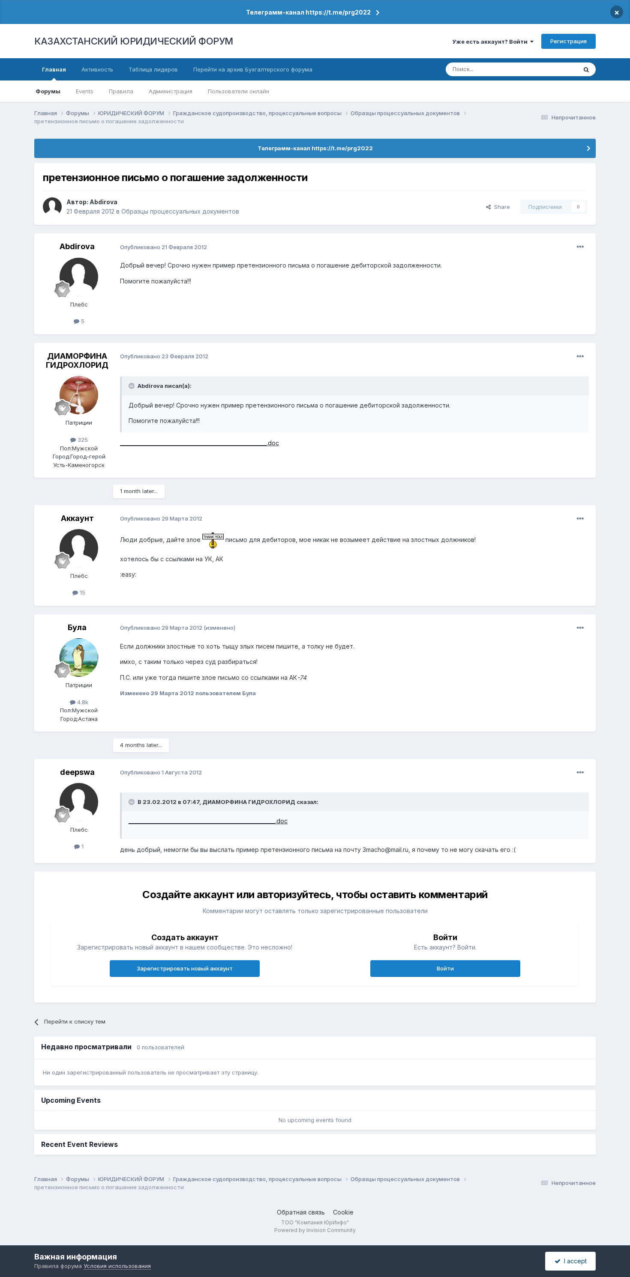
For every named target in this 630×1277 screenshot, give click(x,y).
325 (82, 439)
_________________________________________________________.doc (199, 443)
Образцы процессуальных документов (180, 211)
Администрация (170, 91)
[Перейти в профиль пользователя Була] (79, 657)
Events (84, 91)
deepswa (77, 772)
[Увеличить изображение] (213, 539)
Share (500, 206)
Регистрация (568, 41)
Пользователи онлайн (238, 91)
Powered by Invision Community (315, 1230)
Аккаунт (77, 518)
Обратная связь (301, 1212)
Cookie (343, 1212)
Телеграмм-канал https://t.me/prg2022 (308, 12)
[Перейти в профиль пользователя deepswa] (79, 802)
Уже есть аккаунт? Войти (491, 41)
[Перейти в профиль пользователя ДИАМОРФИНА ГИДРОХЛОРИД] (79, 395)
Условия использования (117, 1265)
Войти (445, 968)
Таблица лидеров (153, 69)
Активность (97, 69)
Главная (54, 69)
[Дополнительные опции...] (580, 247)
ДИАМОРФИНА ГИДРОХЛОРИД (77, 360)
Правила (121, 91)
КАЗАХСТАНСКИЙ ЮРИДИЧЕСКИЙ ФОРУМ (133, 41)
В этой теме (550, 69)
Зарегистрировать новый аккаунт (185, 968)
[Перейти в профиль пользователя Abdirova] (52, 206)
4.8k (81, 702)
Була (77, 627)
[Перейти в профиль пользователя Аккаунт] (79, 548)
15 (81, 592)
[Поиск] (586, 69)
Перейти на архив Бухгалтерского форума (252, 69)
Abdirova (103, 201)
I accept (574, 1261)
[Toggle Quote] (132, 385)
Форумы (48, 91)
